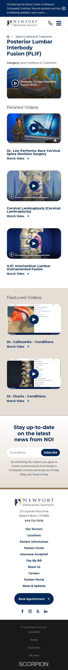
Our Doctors (34, 529)
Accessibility (34, 631)
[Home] (22, 23)
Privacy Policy (34, 647)
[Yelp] (38, 611)
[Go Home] (8, 36)
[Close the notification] (63, 8)
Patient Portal (34, 579)
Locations (34, 535)
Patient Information (34, 542)
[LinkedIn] (45, 611)
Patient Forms (34, 548)
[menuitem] (34, 632)
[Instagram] (30, 611)
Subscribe (50, 452)
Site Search (34, 655)
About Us (34, 567)
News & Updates (34, 586)
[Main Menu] (58, 23)
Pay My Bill (34, 560)
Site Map (34, 639)
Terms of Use (40, 474)
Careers (34, 573)
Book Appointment (32, 599)
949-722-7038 (34, 521)
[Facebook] (22, 611)
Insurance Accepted (34, 554)
